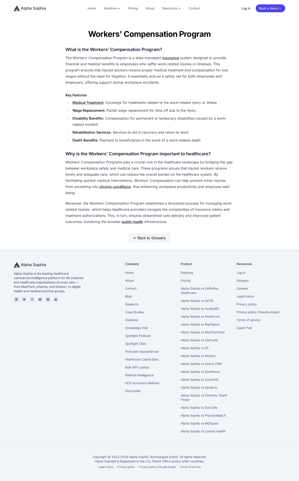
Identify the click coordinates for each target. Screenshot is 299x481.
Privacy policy (247, 304)
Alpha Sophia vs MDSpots (199, 423)
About (150, 8)
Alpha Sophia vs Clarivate (199, 340)
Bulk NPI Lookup (137, 367)
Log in (246, 8)
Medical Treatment (87, 102)
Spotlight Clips (135, 343)
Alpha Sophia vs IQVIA (197, 300)
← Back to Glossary (149, 238)
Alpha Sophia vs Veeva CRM (201, 364)
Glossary (243, 280)
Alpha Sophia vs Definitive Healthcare (199, 290)
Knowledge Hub (136, 328)
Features (187, 272)
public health (132, 221)
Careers (242, 288)
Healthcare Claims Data (142, 359)
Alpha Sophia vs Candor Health (203, 431)
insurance (170, 58)
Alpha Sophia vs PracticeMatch (203, 415)
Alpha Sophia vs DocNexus (200, 371)
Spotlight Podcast (138, 336)
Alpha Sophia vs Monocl (198, 356)
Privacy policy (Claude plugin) (258, 312)
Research (132, 304)
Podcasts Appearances (142, 351)
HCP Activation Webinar (142, 383)
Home (92, 8)
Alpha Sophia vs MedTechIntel (203, 332)
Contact (194, 8)
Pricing (133, 8)
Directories (133, 391)
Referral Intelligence (139, 375)
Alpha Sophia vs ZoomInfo (199, 379)
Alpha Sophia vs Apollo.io (199, 387)
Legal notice (245, 296)
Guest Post (244, 328)
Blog (128, 296)
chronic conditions (115, 186)
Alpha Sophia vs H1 (194, 348)
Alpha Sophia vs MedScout (200, 316)
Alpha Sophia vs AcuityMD (200, 308)
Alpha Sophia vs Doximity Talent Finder (204, 397)
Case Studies (134, 312)
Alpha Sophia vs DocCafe (199, 407)
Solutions (131, 320)
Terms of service (248, 320)
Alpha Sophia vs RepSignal (200, 324)
